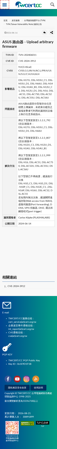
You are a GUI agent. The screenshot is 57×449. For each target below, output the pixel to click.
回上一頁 (44, 32)
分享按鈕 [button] (52, 32)
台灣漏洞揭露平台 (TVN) (34, 21)
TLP (42, 426)
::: (3, 3)
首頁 (5, 21)
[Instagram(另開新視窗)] (26, 379)
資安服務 (16, 21)
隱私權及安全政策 (17, 388)
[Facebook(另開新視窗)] (8, 379)
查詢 (52, 4)
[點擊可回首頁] (28, 4)
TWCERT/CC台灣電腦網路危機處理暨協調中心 (12, 438)
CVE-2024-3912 (16, 286)
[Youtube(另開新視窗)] (17, 379)
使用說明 (38, 388)
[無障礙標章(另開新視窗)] (27, 423)
